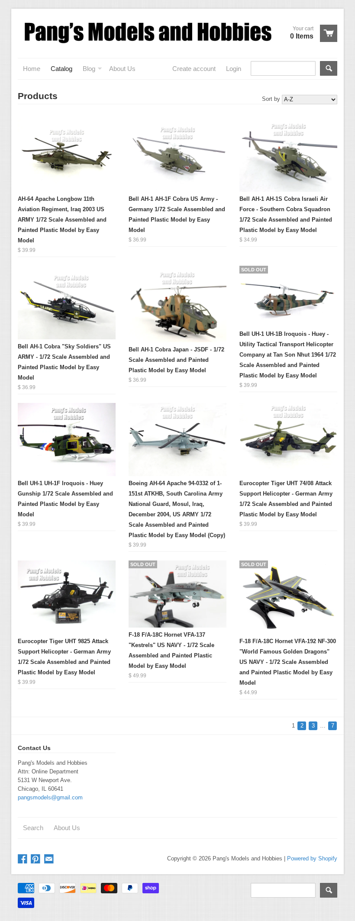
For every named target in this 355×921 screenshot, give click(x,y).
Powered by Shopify (312, 858)
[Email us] (49, 859)
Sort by (271, 99)
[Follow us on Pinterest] (36, 859)
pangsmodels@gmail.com (50, 797)
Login (233, 68)
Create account (194, 68)
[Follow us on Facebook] (23, 859)
